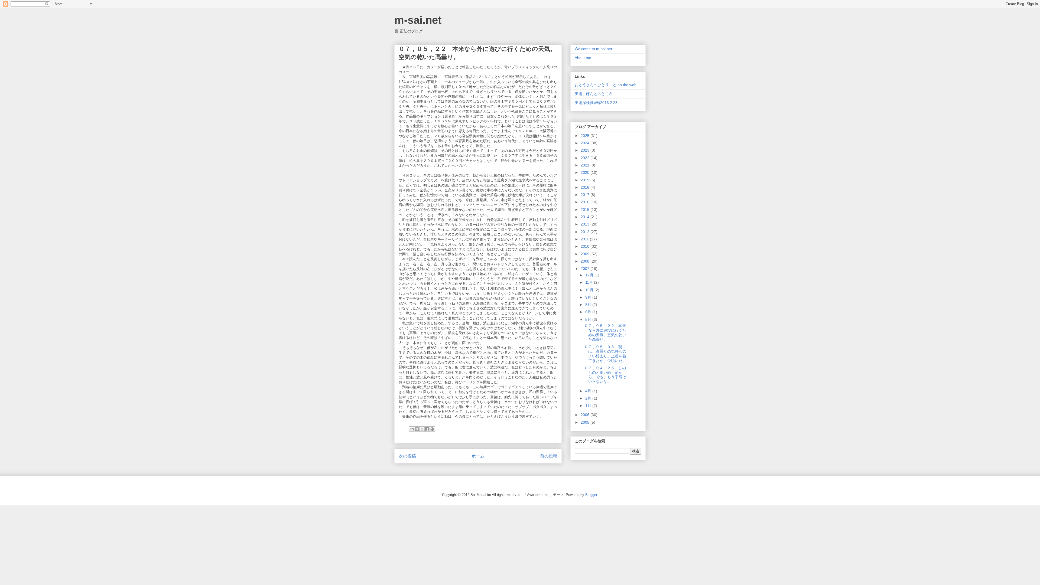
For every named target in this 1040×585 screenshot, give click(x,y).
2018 (585, 187)
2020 (585, 172)
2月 (588, 398)
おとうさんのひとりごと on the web (605, 85)
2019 (585, 180)
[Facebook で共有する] (427, 429)
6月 (588, 312)
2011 (585, 239)
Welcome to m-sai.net (593, 49)
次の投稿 (407, 456)
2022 (585, 158)
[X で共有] (422, 429)
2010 (585, 246)
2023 (585, 150)
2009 (585, 254)
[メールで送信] (411, 429)
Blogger (591, 495)
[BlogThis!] (417, 429)
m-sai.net (417, 20)
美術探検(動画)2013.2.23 (596, 102)
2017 (585, 194)
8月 (588, 304)
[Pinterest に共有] (432, 429)
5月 (588, 319)
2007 (585, 268)
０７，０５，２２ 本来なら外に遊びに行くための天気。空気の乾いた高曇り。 (605, 332)
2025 (585, 135)
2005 (585, 422)
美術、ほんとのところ (594, 93)
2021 (585, 165)
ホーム (478, 456)
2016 (585, 202)
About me (583, 57)
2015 (585, 209)
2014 (585, 217)
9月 (588, 297)
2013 (585, 224)
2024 (585, 143)
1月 (588, 405)
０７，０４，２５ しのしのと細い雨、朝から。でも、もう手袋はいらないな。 (605, 375)
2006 (585, 415)
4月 (588, 391)
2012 (585, 232)
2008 (585, 261)
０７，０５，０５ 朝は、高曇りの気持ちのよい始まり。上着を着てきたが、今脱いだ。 (605, 353)
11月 (589, 282)
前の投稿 (548, 456)
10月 (589, 290)
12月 (589, 275)
